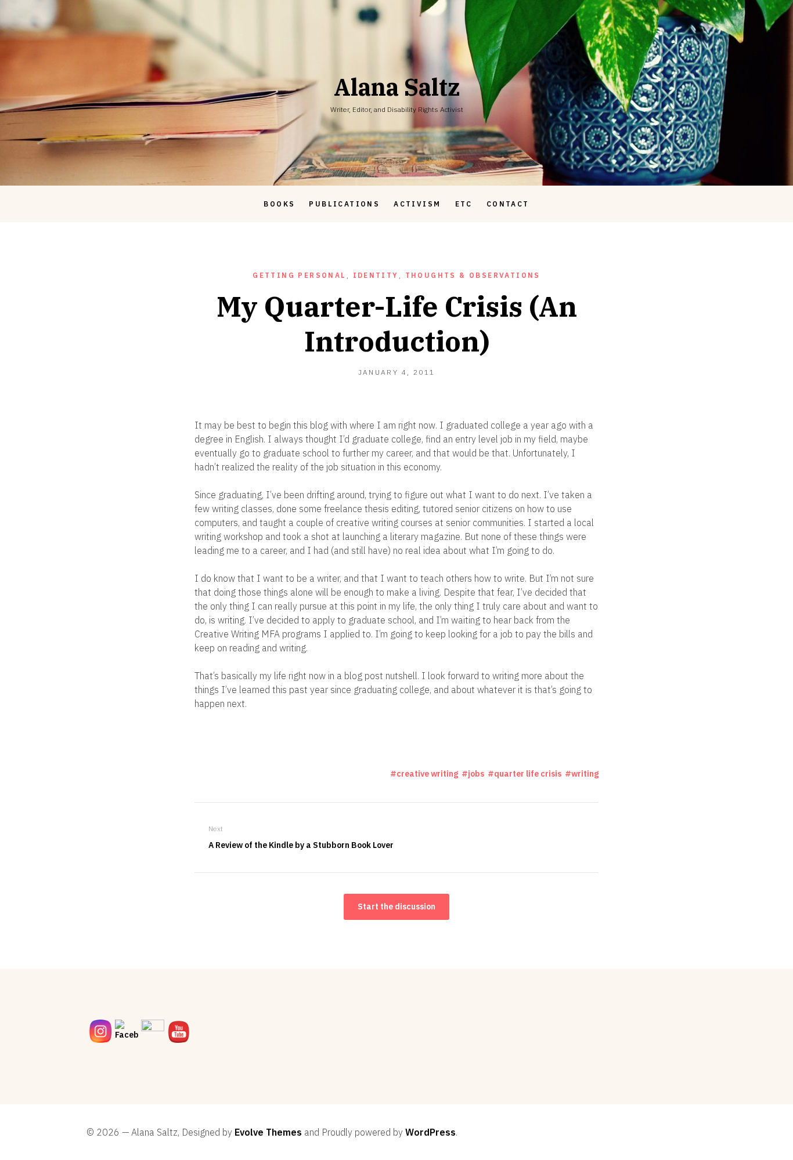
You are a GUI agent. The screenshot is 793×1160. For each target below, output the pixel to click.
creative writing (427, 773)
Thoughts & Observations (472, 275)
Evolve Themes (268, 1132)
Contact (507, 204)
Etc (464, 204)
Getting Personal (299, 275)
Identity (376, 275)
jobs (476, 773)
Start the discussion (396, 906)
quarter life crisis (527, 773)
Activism (417, 204)
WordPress (430, 1132)
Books (279, 204)
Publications (344, 204)
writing (585, 773)
